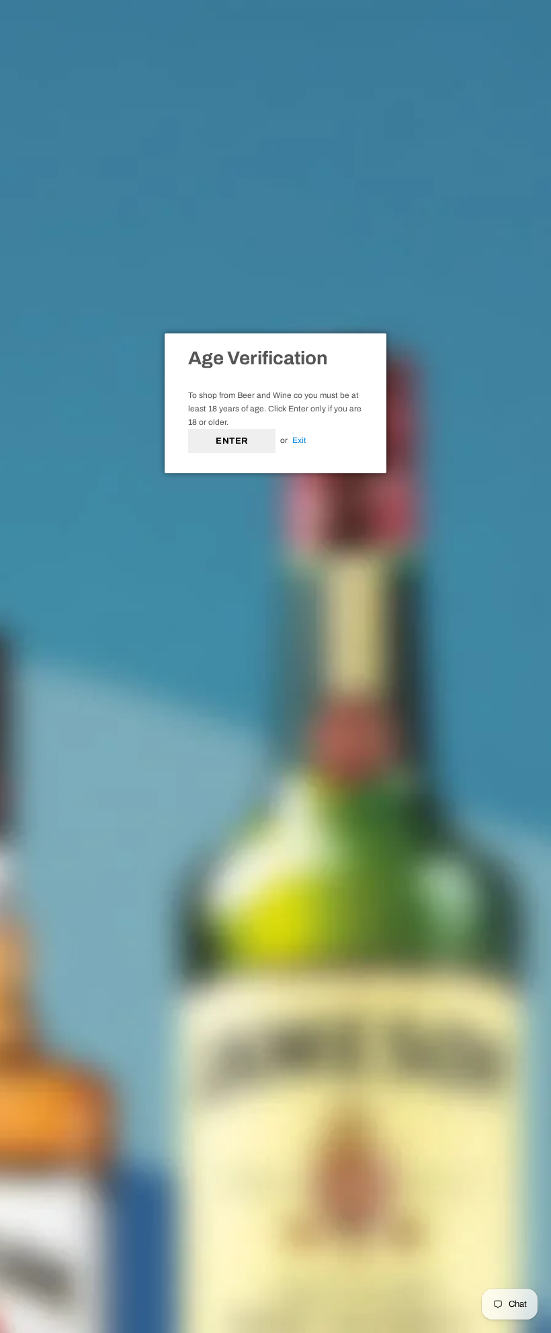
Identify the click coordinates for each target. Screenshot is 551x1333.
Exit (299, 440)
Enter (232, 441)
